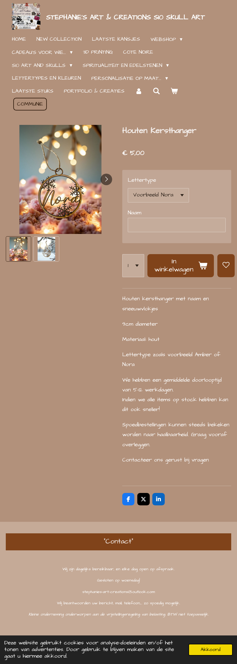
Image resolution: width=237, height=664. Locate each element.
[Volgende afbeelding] (106, 179)
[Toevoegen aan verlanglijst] (225, 265)
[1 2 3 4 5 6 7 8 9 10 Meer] (133, 265)
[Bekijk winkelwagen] (173, 91)
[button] (18, 249)
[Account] (138, 91)
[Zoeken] (156, 91)
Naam (134, 213)
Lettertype (142, 180)
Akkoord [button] (211, 649)
